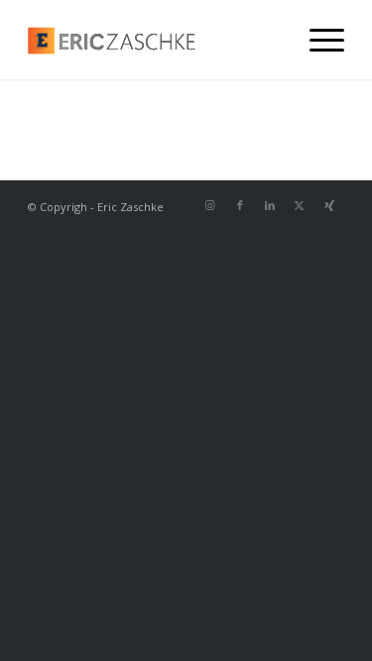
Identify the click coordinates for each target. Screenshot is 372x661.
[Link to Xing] (329, 205)
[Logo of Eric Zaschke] (154, 39)
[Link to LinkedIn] (270, 205)
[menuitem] (317, 39)
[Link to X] (299, 205)
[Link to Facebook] (240, 205)
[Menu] (317, 39)
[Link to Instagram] (210, 205)
